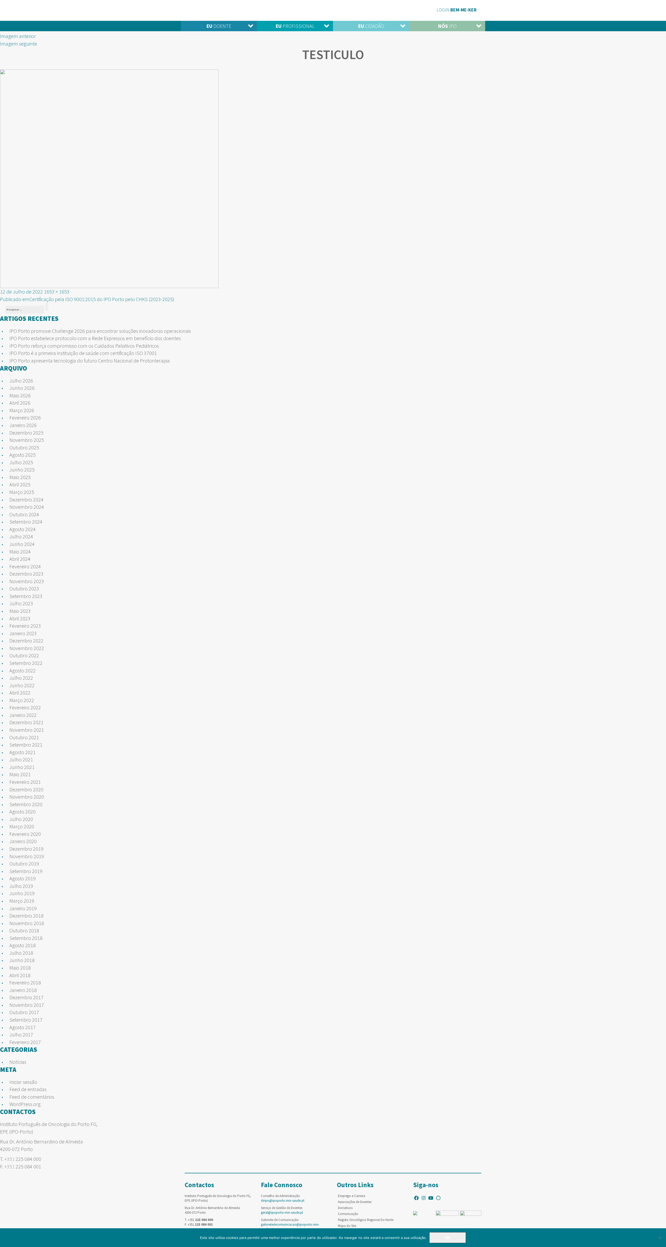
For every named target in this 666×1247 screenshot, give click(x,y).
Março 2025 (21, 492)
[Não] (659, 1237)
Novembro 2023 (26, 581)
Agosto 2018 (22, 945)
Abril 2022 (19, 692)
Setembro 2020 (25, 804)
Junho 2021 (22, 767)
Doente (218, 26)
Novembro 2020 (26, 796)
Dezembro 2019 (26, 848)
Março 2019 (21, 901)
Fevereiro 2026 (25, 417)
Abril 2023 (19, 618)
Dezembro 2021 (26, 722)
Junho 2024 (22, 544)
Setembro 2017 (25, 1019)
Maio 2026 (20, 395)
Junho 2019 (22, 893)
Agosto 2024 (22, 529)
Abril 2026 (19, 402)
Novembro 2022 (26, 648)
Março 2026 (21, 410)
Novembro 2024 (26, 507)
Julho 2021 (21, 759)
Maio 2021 (20, 774)
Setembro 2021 (25, 744)
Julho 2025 (21, 462)
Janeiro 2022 (23, 715)
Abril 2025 (19, 484)
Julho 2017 (21, 1034)
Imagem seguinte (18, 43)
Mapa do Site (347, 1226)
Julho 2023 (21, 603)
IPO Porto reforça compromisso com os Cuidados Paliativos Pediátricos (84, 345)
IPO (447, 26)
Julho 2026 (21, 380)
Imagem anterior (18, 36)
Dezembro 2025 (26, 432)
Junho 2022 (22, 685)
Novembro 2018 (26, 923)
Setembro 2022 (25, 663)
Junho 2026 (22, 388)
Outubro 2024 (24, 514)
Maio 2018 (20, 967)
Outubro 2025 (24, 447)
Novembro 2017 (26, 1005)
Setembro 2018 (25, 938)
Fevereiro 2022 (25, 707)
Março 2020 (21, 826)
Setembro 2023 (25, 596)
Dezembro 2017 (26, 997)
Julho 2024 (21, 536)
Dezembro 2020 (26, 789)
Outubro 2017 (24, 1012)
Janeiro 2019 (23, 908)
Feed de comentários (31, 1096)
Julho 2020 (21, 819)
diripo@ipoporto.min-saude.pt (282, 1200)
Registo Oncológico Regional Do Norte (365, 1220)
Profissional (295, 26)
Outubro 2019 (24, 863)
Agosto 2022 (22, 670)
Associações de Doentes (355, 1202)
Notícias (17, 1062)
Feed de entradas (28, 1089)
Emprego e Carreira (351, 1196)
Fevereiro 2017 (25, 1042)
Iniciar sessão (23, 1082)
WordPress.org (25, 1104)
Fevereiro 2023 (25, 625)
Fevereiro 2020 (25, 834)
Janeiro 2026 (23, 425)
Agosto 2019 (22, 878)
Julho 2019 (21, 886)
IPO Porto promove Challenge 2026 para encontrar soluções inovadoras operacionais (100, 331)
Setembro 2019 (25, 871)
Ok (447, 1238)
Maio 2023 (20, 611)
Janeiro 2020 (23, 841)
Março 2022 (21, 700)
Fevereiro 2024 (25, 566)
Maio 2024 (20, 551)
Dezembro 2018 (26, 915)
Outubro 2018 (24, 930)
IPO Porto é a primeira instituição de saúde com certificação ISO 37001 (83, 353)
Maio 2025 (20, 477)
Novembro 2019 (26, 856)
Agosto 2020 (22, 811)
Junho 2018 (22, 960)
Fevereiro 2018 (25, 982)
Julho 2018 (21, 953)
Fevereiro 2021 (25, 782)
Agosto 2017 (22, 1027)
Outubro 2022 (24, 655)
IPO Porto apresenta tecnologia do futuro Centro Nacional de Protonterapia (89, 360)
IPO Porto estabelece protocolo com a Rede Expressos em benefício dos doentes (95, 338)
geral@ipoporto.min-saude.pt (282, 1212)
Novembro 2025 (26, 440)
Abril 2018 (19, 975)
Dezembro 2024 (26, 499)
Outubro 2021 (24, 737)
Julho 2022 (21, 678)
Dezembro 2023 (26, 573)
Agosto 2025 (22, 454)
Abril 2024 (19, 559)
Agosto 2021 (22, 752)
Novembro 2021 (26, 730)
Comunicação (348, 1214)
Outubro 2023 (24, 588)
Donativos (345, 1208)
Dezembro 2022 (26, 640)
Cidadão (371, 26)
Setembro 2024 (25, 521)
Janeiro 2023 (23, 633)
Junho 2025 (22, 469)
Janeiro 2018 (23, 990)
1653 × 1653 (56, 291)
